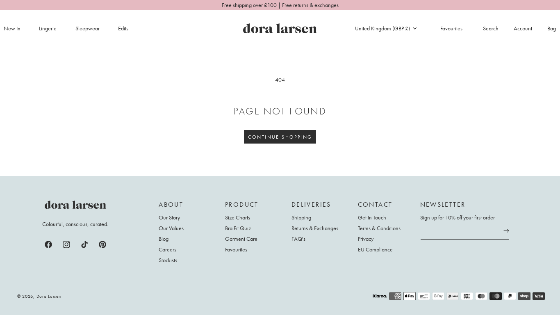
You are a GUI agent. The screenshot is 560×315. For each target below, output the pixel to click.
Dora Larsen (48, 296)
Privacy (365, 238)
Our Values (171, 228)
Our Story (169, 217)
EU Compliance (375, 249)
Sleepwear (87, 28)
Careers (167, 249)
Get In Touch (372, 217)
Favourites (236, 249)
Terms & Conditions (379, 228)
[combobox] (386, 28)
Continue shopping (280, 137)
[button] (52, 28)
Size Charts (237, 217)
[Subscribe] (506, 231)
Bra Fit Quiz (238, 228)
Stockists (168, 260)
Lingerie (48, 28)
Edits (123, 28)
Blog (163, 238)
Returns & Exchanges (314, 228)
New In (12, 28)
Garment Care (241, 238)
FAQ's (298, 238)
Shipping (301, 217)
